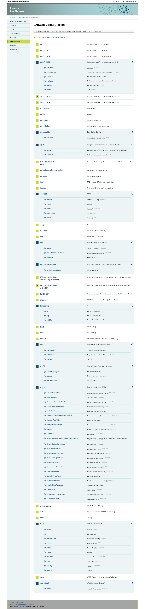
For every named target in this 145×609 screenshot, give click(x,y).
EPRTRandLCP (47, 162)
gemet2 (43, 194)
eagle (48, 316)
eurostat (43, 176)
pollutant (50, 257)
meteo (49, 552)
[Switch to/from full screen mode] (124, 1)
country (49, 588)
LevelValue (50, 434)
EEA (19, 1)
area (48, 534)
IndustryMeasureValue (54, 424)
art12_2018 (45, 56)
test (42, 518)
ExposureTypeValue (53, 420)
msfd (42, 366)
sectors (49, 359)
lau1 (42, 327)
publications (45, 506)
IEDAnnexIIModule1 (48, 264)
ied (41, 243)
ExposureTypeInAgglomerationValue (59, 415)
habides (43, 231)
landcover (44, 306)
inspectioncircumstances (55, 253)
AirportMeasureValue (54, 393)
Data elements (15, 33)
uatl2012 (49, 320)
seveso (43, 512)
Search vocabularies (43, 37)
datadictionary (46, 126)
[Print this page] (121, 1)
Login (117, 1)
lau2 (42, 333)
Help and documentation (18, 21)
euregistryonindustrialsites (51, 170)
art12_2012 (45, 50)
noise (42, 387)
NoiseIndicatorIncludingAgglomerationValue (62, 438)
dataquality (45, 132)
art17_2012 (45, 96)
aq (41, 44)
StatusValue (51, 490)
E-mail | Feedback (16, 602)
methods (50, 81)
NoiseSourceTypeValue (55, 458)
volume (49, 570)
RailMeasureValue (53, 471)
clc (48, 311)
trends (49, 89)
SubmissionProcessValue (56, 494)
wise (42, 577)
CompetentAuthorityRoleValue (57, 402)
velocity (49, 566)
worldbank (44, 583)
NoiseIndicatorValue (54, 449)
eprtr (42, 145)
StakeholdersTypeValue (55, 485)
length (49, 547)
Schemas (13, 37)
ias (41, 237)
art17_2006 (45, 62)
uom (42, 524)
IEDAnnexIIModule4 (48, 286)
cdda (42, 114)
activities (50, 68)
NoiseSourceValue (53, 462)
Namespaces (14, 49)
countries (50, 77)
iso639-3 (49, 429)
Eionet (19, 17)
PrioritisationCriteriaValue (56, 467)
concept (49, 199)
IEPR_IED (44, 294)
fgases (43, 188)
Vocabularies (15, 41)
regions (49, 376)
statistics (50, 556)
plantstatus (50, 354)
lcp (41, 345)
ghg (42, 225)
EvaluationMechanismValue (56, 411)
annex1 (49, 248)
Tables (12, 29)
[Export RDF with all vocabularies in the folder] (132, 62)
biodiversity (45, 108)
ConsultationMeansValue (55, 406)
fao (41, 182)
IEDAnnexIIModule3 (48, 277)
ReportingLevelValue (54, 476)
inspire (43, 300)
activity (49, 150)
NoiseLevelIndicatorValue (55, 453)
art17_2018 (45, 102)
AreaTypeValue (52, 397)
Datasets (13, 25)
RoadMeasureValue (53, 480)
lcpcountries (51, 350)
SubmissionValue (53, 499)
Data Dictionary (27, 17)
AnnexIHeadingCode (54, 270)
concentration (51, 538)
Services (13, 45)
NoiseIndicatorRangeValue (56, 444)
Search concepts (60, 37)
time (48, 561)
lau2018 (43, 339)
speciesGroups (52, 380)
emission (50, 543)
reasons (49, 85)
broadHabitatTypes (53, 372)
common (44, 120)
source (49, 209)
